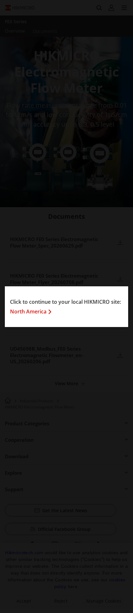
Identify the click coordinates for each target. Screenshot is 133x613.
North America (28, 311)
